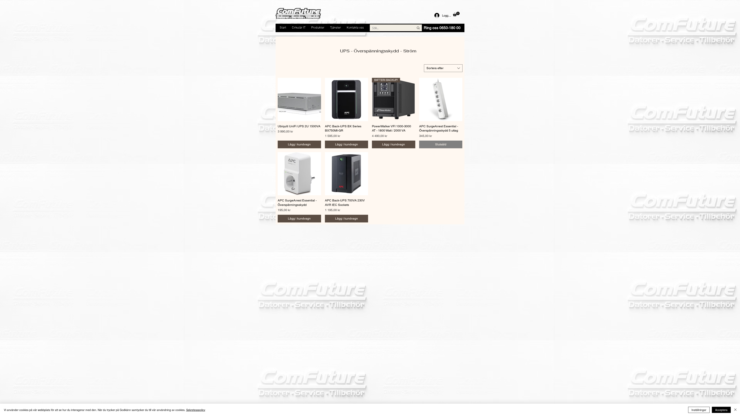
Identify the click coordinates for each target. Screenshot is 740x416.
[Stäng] (735, 410)
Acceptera (721, 410)
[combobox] (443, 68)
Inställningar (698, 410)
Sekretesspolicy (195, 410)
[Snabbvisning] (299, 99)
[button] (456, 14)
